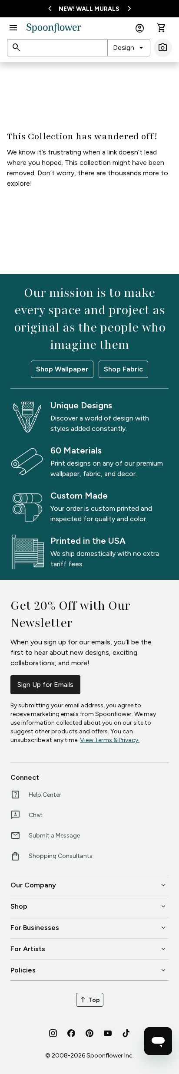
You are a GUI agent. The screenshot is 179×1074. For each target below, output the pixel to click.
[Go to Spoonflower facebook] (71, 1033)
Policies (88, 970)
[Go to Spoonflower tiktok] (126, 1033)
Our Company (88, 885)
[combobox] (128, 47)
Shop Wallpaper (62, 369)
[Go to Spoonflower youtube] (108, 1033)
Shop (88, 906)
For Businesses (88, 928)
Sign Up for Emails (45, 684)
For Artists (88, 949)
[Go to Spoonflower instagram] (53, 1033)
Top (90, 999)
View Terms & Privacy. (109, 740)
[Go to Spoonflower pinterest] (89, 1033)
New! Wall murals (89, 9)
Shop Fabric (123, 369)
